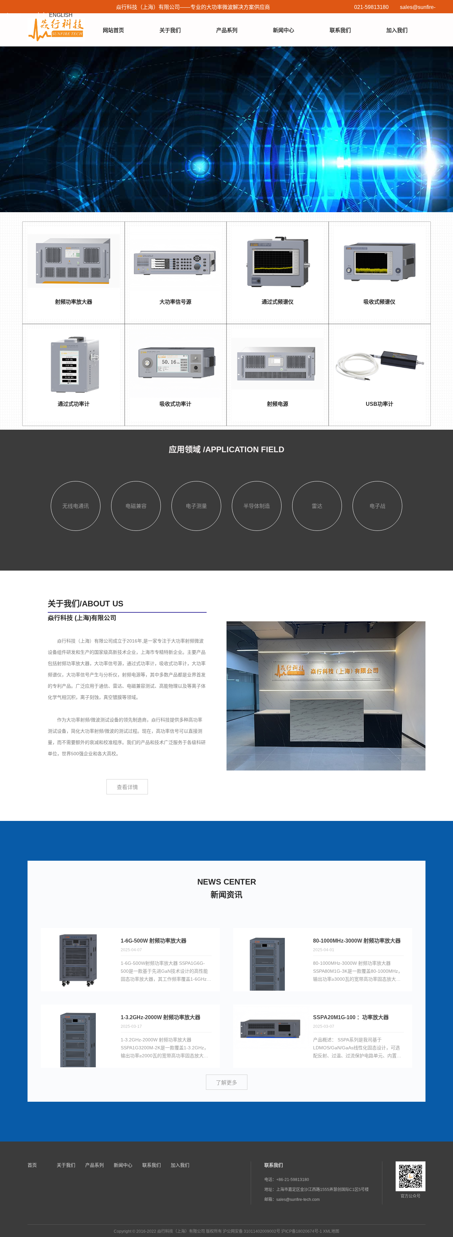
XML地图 (331, 1231)
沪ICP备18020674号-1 (301, 1231)
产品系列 (226, 30)
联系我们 (340, 30)
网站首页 (113, 30)
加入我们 (397, 30)
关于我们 (170, 30)
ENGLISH (61, 15)
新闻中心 (283, 30)
